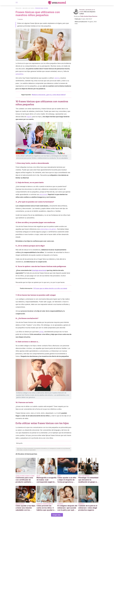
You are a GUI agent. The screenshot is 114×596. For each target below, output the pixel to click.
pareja (41, 332)
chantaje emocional (39, 270)
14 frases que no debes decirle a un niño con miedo (50, 288)
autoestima (19, 74)
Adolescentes (20, 504)
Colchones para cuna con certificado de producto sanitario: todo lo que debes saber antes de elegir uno (26, 480)
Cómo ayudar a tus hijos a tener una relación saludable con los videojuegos (25, 508)
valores (56, 78)
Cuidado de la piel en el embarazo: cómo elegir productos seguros (87, 508)
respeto (29, 116)
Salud (38, 475)
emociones (43, 194)
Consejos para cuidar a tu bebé (25, 475)
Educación (18, 8)
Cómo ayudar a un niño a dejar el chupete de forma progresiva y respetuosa (66, 480)
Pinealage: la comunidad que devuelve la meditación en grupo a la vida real (88, 480)
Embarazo (81, 504)
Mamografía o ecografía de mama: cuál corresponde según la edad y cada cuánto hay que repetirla (46, 480)
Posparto (60, 504)
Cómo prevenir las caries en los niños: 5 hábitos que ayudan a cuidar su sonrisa (45, 508)
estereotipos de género (48, 229)
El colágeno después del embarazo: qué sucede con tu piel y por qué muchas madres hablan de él (67, 508)
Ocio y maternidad (83, 475)
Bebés (59, 475)
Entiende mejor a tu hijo (41, 8)
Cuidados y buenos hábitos (45, 504)
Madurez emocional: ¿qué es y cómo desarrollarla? (49, 94)
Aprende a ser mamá (28, 8)
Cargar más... (57, 515)
